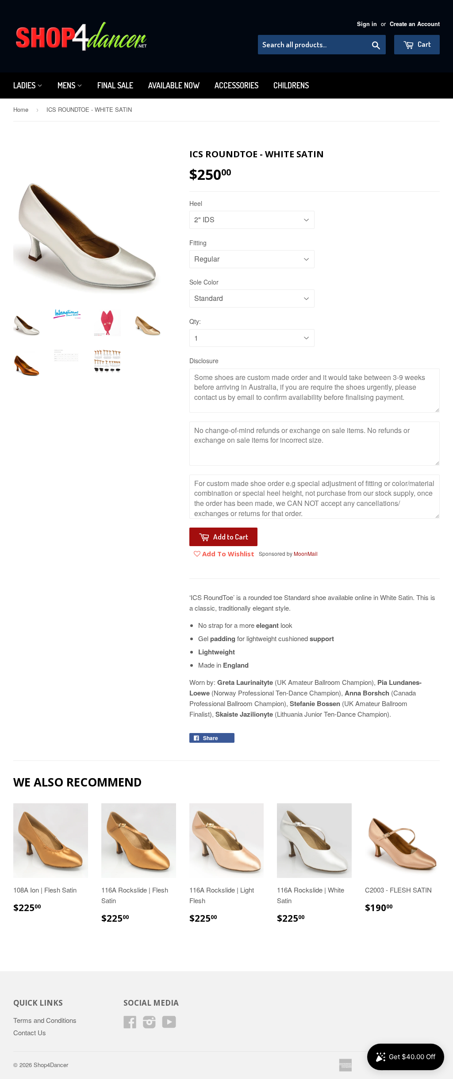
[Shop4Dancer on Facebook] (130, 1024)
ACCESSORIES (236, 85)
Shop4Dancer (51, 1064)
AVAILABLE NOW (174, 85)
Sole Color (204, 281)
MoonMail (306, 553)
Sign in (367, 24)
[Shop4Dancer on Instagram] (149, 1024)
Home (20, 109)
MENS (67, 85)
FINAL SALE (115, 85)
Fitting (198, 242)
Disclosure (204, 360)
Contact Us (29, 1032)
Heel (195, 203)
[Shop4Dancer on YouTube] (169, 1024)
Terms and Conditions (45, 1020)
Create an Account (415, 24)
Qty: (195, 321)
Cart (423, 44)
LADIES (25, 85)
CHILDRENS (291, 85)
